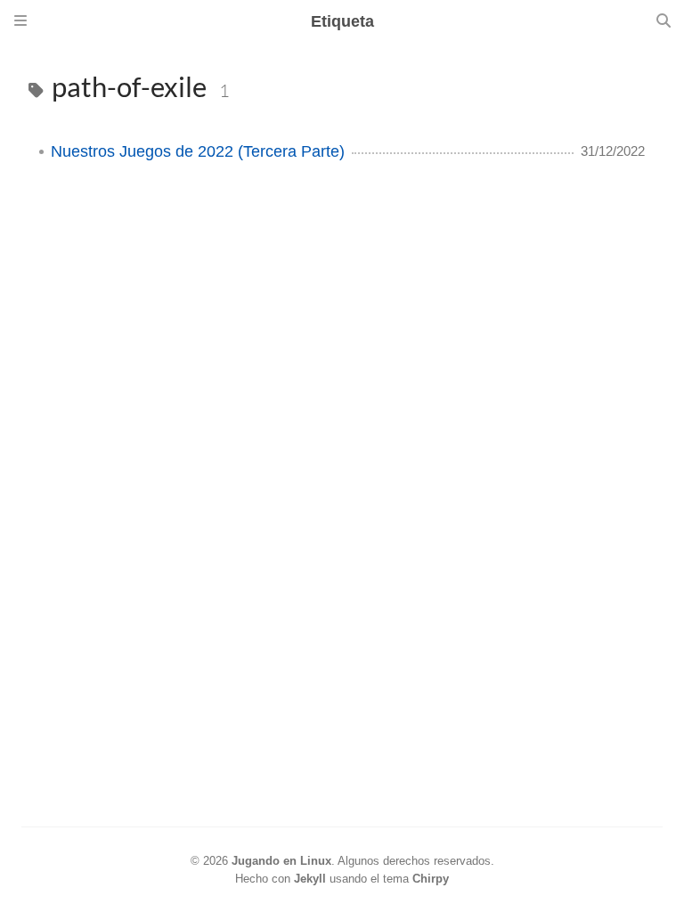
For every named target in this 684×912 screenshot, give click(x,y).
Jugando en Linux (281, 860)
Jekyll (310, 878)
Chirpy (430, 878)
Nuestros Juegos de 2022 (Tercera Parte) (198, 151)
